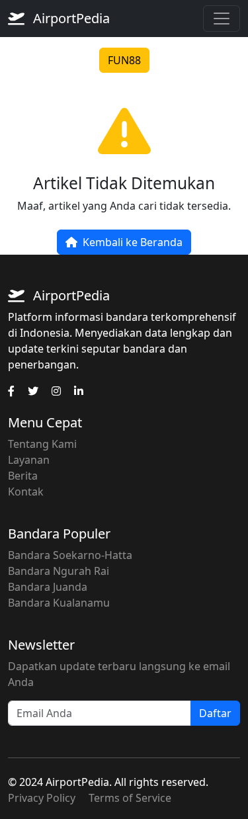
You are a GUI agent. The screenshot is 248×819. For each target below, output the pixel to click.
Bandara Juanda (47, 587)
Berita (23, 475)
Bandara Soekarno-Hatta (70, 555)
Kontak (26, 491)
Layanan (29, 460)
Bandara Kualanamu (59, 602)
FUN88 (124, 60)
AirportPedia (70, 18)
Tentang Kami (42, 444)
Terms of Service (130, 798)
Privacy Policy (41, 798)
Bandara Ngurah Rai (58, 571)
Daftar (215, 713)
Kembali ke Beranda (133, 242)
